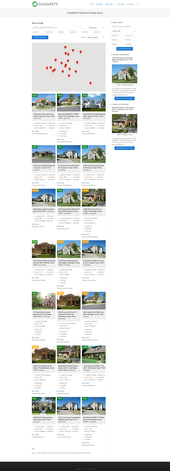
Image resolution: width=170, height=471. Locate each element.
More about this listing (124, 98)
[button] (69, 69)
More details (35, 131)
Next (33, 449)
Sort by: (83, 37)
